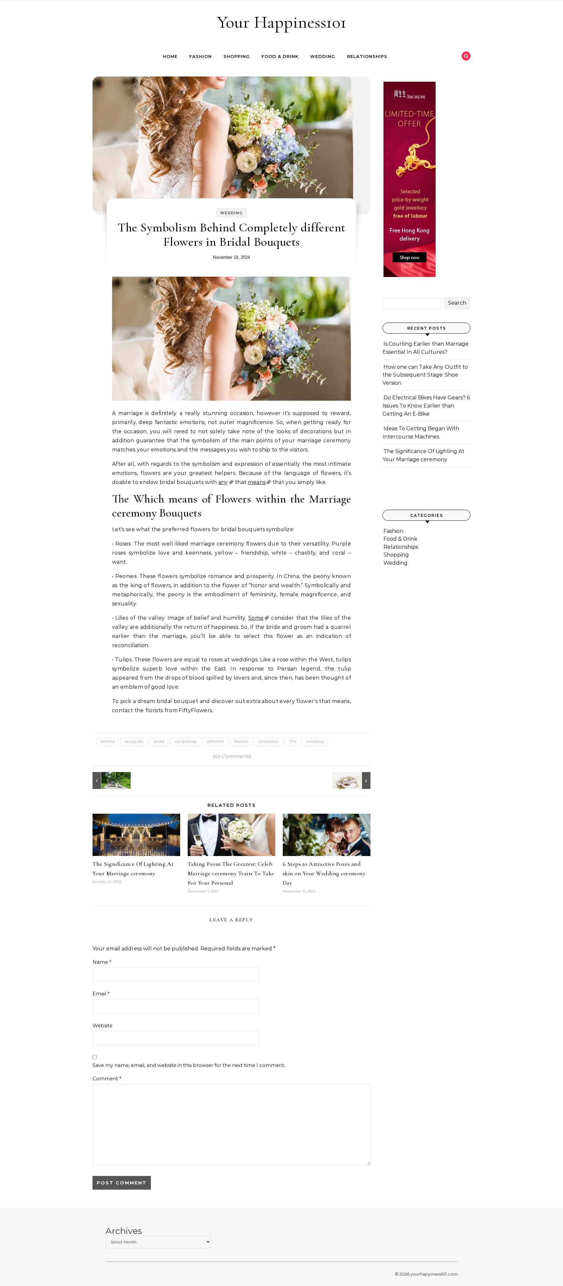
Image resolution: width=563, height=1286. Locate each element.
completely (186, 741)
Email (101, 993)
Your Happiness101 (281, 22)
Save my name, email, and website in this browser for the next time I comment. (189, 1065)
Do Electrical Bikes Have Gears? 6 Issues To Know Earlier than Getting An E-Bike (426, 405)
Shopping (237, 56)
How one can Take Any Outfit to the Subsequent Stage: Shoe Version (425, 375)
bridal (159, 741)
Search (457, 303)
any (223, 482)
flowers (241, 741)
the (292, 741)
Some (256, 618)
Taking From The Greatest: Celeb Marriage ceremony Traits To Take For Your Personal (231, 873)
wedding (315, 741)
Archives (124, 1231)
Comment (107, 1078)
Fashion (200, 56)
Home (170, 56)
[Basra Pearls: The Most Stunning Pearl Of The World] (355, 780)
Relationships (367, 56)
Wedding (322, 56)
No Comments (231, 756)
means (257, 482)
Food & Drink (280, 56)
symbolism (268, 741)
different (215, 741)
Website (102, 1025)
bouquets (134, 741)
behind (108, 741)
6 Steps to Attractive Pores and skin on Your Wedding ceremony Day (324, 873)
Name (102, 962)
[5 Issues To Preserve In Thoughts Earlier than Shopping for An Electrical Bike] (107, 780)
